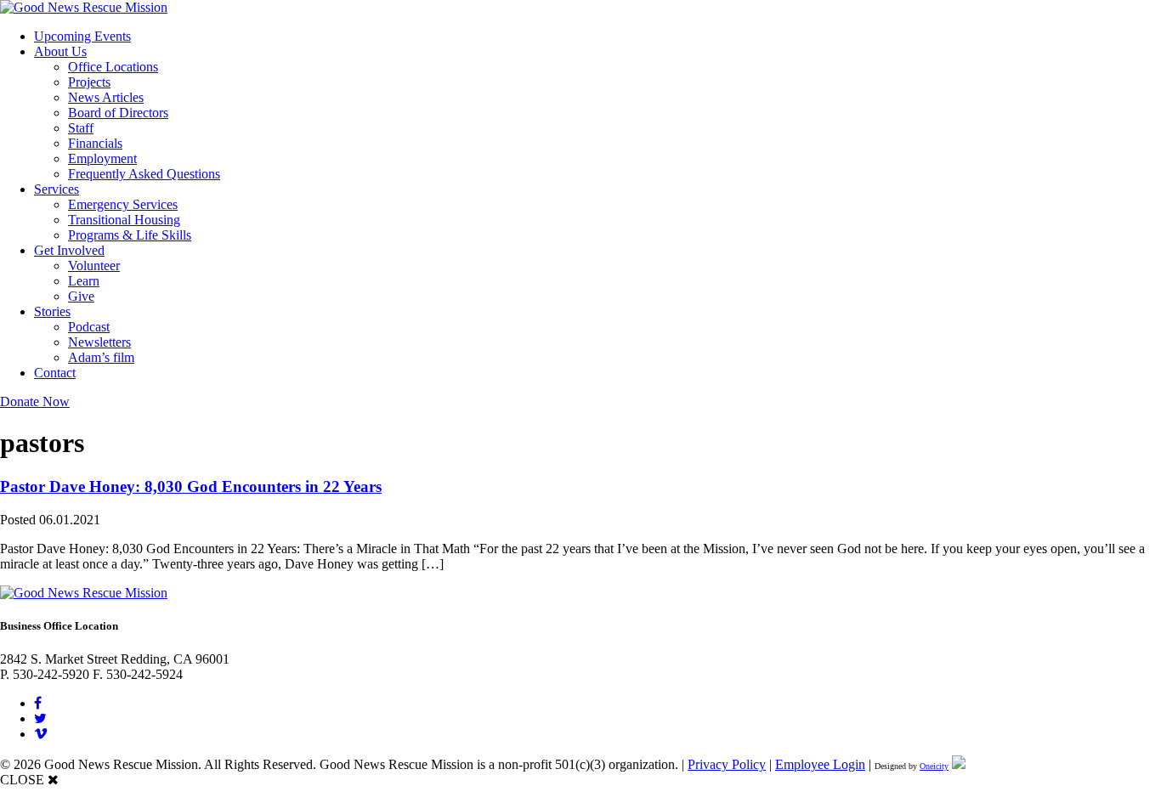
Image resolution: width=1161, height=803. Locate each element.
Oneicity (934, 766)
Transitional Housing (124, 219)
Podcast (89, 327)
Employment (102, 158)
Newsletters (99, 342)
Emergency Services (123, 204)
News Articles (106, 97)
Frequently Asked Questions (144, 174)
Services (56, 189)
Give (81, 296)
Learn (83, 281)
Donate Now (35, 401)
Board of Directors (118, 112)
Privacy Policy (727, 764)
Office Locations (113, 66)
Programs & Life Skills (129, 235)
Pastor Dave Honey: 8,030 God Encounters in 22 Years (191, 486)
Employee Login (820, 764)
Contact (55, 372)
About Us (60, 51)
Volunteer (94, 265)
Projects (89, 82)
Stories (52, 311)
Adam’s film (101, 357)
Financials (95, 143)
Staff (80, 128)
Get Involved (69, 250)
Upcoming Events (82, 36)
